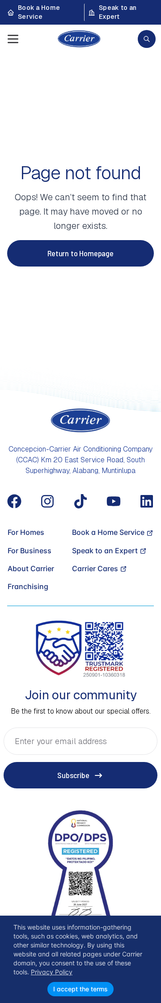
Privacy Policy (51, 972)
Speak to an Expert (117, 12)
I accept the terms (80, 989)
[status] (80, 959)
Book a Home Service (39, 12)
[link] (147, 39)
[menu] (13, 39)
